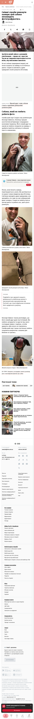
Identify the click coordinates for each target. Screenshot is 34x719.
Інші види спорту (9, 638)
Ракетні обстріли (9, 528)
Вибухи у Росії (8, 539)
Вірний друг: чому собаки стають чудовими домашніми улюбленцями (15, 105)
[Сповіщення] (32, 2)
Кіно (6, 583)
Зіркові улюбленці (10, 6)
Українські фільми (9, 588)
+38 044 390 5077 (22, 449)
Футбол (6, 632)
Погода (6, 520)
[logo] (10, 2)
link (19, 455)
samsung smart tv (17, 674)
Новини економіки (10, 565)
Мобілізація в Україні (11, 547)
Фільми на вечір (9, 590)
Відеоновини (8, 516)
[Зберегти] (29, 29)
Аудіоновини (8, 518)
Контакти (20, 482)
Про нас (4, 473)
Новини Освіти (9, 600)
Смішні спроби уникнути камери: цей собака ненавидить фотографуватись (24, 6)
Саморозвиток (8, 608)
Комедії (6, 592)
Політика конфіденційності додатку (8, 499)
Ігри (19, 495)
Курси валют (8, 569)
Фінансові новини (9, 571)
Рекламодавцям (6, 486)
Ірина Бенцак (8, 22)
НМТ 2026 (7, 606)
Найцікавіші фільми (10, 585)
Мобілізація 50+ (9, 551)
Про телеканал (5, 481)
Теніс (6, 634)
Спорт (6, 628)
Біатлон (7, 636)
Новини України (9, 512)
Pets (3, 6)
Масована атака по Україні (11, 537)
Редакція (4, 476)
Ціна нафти (7, 567)
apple (17, 670)
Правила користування (7, 489)
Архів (19, 490)
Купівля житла (8, 620)
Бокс (6, 630)
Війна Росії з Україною (11, 526)
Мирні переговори (9, 532)
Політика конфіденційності (8, 491)
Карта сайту (21, 492)
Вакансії (20, 485)
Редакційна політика (7, 478)
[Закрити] (31, 705)
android (6, 670)
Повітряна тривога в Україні (12, 535)
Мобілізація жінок (9, 553)
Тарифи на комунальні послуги (13, 573)
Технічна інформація (23, 479)
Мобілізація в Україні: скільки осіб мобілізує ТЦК (17, 559)
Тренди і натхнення (10, 622)
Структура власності (23, 487)
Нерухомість (8, 616)
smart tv (6, 674)
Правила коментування (24, 477)
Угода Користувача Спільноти (22, 474)
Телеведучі (4, 483)
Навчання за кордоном (11, 610)
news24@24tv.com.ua (7, 449)
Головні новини (9, 510)
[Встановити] (17, 708)
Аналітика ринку (9, 618)
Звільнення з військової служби (13, 549)
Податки (7, 576)
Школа (6, 604)
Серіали (7, 594)
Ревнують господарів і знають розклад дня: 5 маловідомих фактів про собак (16, 372)
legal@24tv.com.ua (20, 698)
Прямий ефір (8, 514)
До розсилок (10, 659)
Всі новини (8, 508)
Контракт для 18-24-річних (11, 555)
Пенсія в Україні (9, 578)
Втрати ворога (8, 541)
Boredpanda (11, 25)
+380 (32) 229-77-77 (11, 697)
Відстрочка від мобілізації (11, 557)
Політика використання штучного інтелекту (7, 495)
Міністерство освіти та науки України (14, 602)
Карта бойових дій (9, 530)
